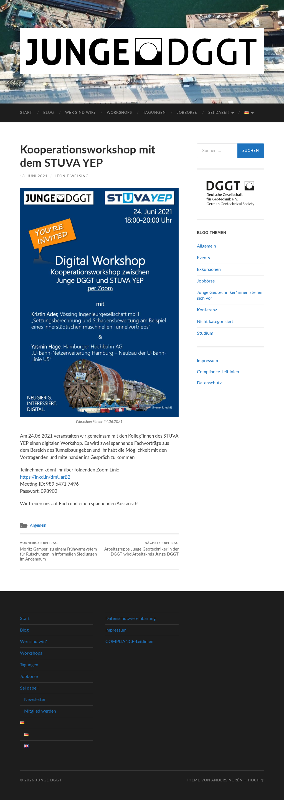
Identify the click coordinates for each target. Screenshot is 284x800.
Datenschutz (209, 383)
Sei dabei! (218, 113)
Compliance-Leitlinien (218, 372)
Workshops (119, 113)
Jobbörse (187, 113)
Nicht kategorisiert (215, 321)
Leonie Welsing (72, 176)
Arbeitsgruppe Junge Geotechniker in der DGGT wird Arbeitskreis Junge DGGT (141, 548)
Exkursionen (209, 269)
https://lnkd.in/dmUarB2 (45, 477)
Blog (48, 113)
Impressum (207, 361)
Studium (205, 333)
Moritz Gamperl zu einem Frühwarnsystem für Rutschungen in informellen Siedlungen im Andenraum (58, 551)
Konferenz (207, 310)
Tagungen (154, 113)
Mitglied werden (40, 711)
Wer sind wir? (80, 113)
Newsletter (34, 699)
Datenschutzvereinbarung (130, 618)
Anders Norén (227, 780)
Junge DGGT (49, 780)
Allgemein (38, 526)
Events (203, 258)
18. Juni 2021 (34, 176)
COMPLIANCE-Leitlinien (129, 641)
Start (26, 113)
